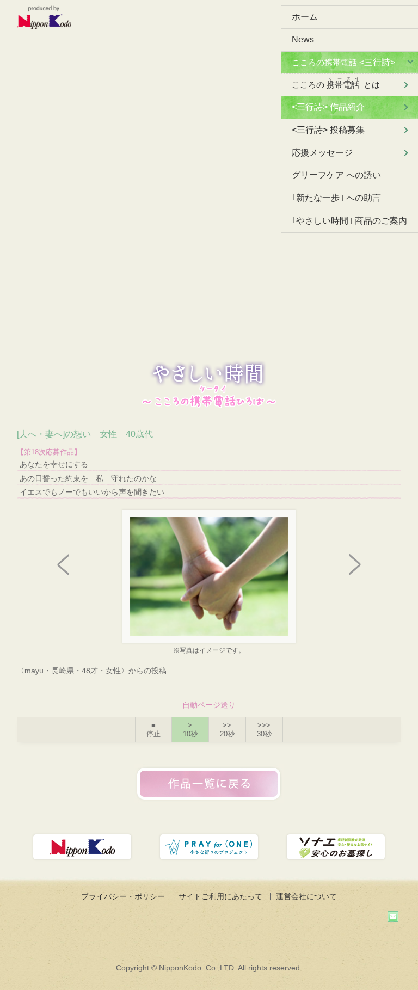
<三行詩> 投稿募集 (328, 129)
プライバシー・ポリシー (123, 896)
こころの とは (336, 82)
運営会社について (306, 896)
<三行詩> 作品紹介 (328, 107)
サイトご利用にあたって (220, 896)
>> (227, 729)
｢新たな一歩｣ (336, 197)
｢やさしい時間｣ (349, 220)
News (303, 39)
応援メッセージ (322, 152)
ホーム (305, 16)
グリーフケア (336, 175)
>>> (264, 729)
